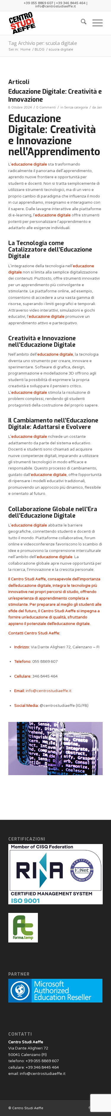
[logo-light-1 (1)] (46, 23)
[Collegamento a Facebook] (89, 1108)
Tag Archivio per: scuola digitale (42, 43)
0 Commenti (46, 107)
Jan (99, 107)
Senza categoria (76, 107)
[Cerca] (80, 23)
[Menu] (94, 23)
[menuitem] (80, 23)
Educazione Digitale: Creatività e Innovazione (55, 96)
